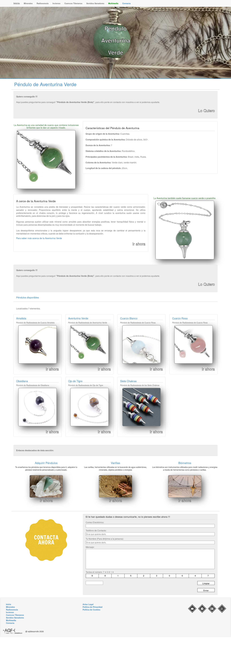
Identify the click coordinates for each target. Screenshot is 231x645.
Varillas (115, 463)
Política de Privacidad (92, 607)
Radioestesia (43, 3)
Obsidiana (22, 381)
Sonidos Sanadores (95, 3)
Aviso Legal (88, 604)
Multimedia (113, 3)
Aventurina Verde (78, 318)
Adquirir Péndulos (46, 463)
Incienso (56, 3)
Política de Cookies (91, 609)
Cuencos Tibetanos (73, 3)
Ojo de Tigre (75, 381)
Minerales (28, 3)
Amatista (21, 318)
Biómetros (184, 463)
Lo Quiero (206, 110)
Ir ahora (138, 243)
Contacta (126, 3)
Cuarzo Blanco (128, 318)
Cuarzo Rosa (180, 318)
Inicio (17, 3)
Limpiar (205, 583)
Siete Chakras (128, 381)
